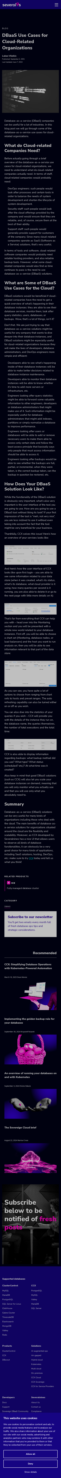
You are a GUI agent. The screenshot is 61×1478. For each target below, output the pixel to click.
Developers (8, 1397)
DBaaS (7, 906)
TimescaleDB (8, 1317)
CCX (31, 858)
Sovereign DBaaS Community (15, 1411)
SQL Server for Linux (11, 1304)
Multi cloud (36, 1368)
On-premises (37, 1373)
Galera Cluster (8, 1312)
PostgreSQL (7, 1299)
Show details (30, 1472)
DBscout (6, 1359)
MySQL (5, 1290)
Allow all (30, 1454)
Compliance (36, 1411)
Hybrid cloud (37, 1359)
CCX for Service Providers (42, 1386)
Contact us (36, 1407)
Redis (4, 1335)
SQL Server (36, 1308)
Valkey (5, 1330)
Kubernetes (36, 1364)
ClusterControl (8, 1351)
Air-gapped (36, 1355)
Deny (30, 1463)
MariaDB (6, 1295)
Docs (4, 1402)
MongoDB (6, 1326)
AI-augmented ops (39, 1351)
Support (6, 1407)
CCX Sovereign (37, 1382)
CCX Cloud (36, 1377)
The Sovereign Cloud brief (20, 1127)
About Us (35, 1402)
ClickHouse (7, 1308)
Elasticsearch (8, 1321)
